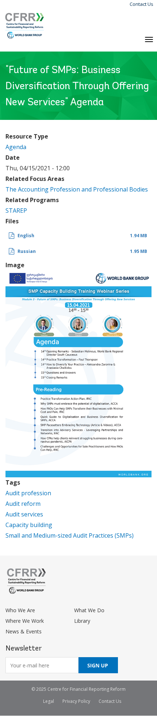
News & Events (23, 631)
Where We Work (24, 620)
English (26, 235)
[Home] (25, 26)
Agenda (15, 147)
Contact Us (141, 4)
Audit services (24, 514)
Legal (48, 701)
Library (82, 620)
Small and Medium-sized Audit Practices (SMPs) (69, 535)
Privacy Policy (76, 701)
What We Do (89, 610)
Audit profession (28, 493)
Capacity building (28, 525)
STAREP (16, 211)
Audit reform (23, 504)
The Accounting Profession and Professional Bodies (76, 189)
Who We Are (20, 610)
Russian (27, 251)
